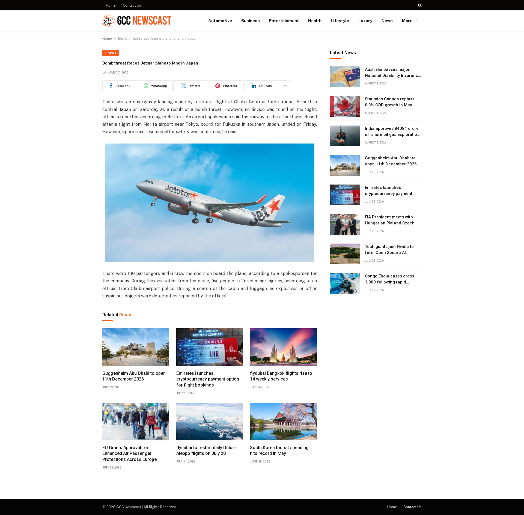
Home (111, 5)
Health (314, 20)
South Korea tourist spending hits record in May (279, 450)
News (387, 20)
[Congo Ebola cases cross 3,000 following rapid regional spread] (345, 283)
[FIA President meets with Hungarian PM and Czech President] (345, 224)
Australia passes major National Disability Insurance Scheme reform (393, 73)
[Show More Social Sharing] (285, 85)
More (407, 20)
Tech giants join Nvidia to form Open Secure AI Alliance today (389, 250)
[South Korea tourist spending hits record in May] (283, 421)
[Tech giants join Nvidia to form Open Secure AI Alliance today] (345, 254)
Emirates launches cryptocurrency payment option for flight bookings (207, 379)
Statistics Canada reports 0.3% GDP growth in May (389, 102)
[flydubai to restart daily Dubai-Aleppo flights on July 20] (209, 421)
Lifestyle (340, 20)
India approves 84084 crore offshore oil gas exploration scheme (392, 132)
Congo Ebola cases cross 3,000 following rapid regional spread (389, 279)
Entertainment (284, 20)
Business (250, 20)
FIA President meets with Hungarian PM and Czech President (390, 220)
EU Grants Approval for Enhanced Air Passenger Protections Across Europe (129, 453)
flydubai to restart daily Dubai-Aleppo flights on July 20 (206, 450)
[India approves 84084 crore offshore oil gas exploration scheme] (345, 135)
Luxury (365, 20)
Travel (111, 53)
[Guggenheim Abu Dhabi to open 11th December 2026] (135, 347)
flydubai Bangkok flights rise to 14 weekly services (281, 376)
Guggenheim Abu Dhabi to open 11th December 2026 (134, 376)
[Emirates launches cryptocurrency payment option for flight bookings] (209, 347)
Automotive (220, 20)
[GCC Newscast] (136, 20)
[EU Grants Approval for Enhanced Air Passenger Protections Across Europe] (135, 421)
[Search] (419, 5)
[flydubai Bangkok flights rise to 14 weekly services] (283, 347)
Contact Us (132, 5)
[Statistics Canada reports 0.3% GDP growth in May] (345, 106)
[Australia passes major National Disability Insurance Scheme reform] (345, 76)
